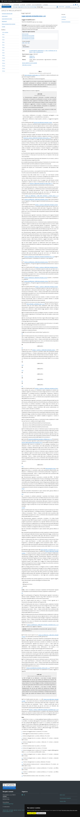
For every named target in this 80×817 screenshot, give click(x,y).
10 (22, 754)
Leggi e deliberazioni (36, 4)
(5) (22, 375)
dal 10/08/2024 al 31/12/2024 (28, 38)
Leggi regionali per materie (7, 18)
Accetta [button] (29, 813)
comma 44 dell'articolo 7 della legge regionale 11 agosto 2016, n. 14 (41, 195)
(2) (22, 334)
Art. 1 (3, 34)
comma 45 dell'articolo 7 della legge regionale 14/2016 (36, 199)
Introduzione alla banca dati (7, 13)
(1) (22, 260)
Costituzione (64, 19)
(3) (22, 488)
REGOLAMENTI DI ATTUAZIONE (29, 63)
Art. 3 (3, 39)
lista (28, 7)
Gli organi (22, 4)
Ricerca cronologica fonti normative (8, 24)
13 (22, 764)
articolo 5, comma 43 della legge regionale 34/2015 (46, 267)
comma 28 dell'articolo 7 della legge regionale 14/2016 (36, 281)
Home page (15, 7)
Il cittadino (45, 4)
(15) (22, 507)
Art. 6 (3, 47)
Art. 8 (3, 52)
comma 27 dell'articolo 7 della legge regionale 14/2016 (35, 277)
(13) (23, 488)
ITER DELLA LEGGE (26, 65)
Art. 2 (3, 37)
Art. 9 (3, 55)
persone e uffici (61, 6)
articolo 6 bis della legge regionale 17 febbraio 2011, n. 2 (40, 439)
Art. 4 (3, 42)
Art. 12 (3, 63)
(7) (22, 587)
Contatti (3, 26)
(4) (22, 348)
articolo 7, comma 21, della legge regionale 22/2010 (46, 388)
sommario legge (33, 7)
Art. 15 (3, 71)
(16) (24, 507)
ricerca (25, 7)
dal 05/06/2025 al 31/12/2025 (28, 35)
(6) (22, 381)
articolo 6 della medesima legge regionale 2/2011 (32, 442)
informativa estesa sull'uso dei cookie (69, 810)
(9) (22, 386)
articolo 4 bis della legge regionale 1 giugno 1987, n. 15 (38, 668)
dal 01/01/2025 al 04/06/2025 (28, 36)
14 (22, 768)
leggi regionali (21, 7)
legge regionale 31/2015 (50, 468)
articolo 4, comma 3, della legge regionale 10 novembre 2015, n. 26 (43, 709)
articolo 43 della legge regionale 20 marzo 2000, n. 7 (41, 183)
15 (22, 772)
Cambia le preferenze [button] (41, 813)
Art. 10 (3, 57)
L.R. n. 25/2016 (5, 32)
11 (22, 758)
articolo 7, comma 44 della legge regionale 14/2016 (46, 204)
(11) (22, 370)
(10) (22, 365)
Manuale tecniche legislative (66, 21)
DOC (29, 42)
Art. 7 (3, 50)
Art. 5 (3, 44)
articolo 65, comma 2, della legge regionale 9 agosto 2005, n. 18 (37, 138)
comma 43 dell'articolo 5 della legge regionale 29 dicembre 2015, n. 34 (39, 256)
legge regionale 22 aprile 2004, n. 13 (32, 75)
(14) (22, 494)
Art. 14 (3, 68)
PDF (26, 42)
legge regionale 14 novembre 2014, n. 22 (49, 549)
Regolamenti (4, 21)
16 (22, 775)
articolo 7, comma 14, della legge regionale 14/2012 (43, 350)
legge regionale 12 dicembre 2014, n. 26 (36, 304)
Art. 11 (3, 60)
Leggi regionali (4, 16)
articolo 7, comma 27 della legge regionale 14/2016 (46, 286)
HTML (23, 42)
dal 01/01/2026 (25, 34)
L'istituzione (16, 4)
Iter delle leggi (64, 16)
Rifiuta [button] (34, 813)
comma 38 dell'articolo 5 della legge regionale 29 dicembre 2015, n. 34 (42, 624)
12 (22, 762)
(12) (22, 466)
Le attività (28, 4)
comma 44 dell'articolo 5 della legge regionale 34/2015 (36, 262)
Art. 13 (3, 65)
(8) (22, 593)
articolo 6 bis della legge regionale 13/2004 (43, 122)
